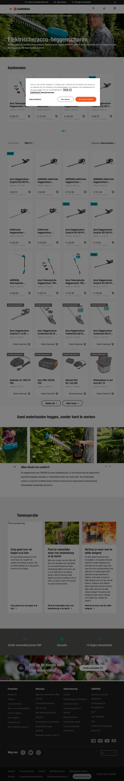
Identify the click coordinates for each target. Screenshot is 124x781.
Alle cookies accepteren (86, 99)
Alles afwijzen (65, 99)
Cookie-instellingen (35, 99)
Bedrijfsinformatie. (48, 92)
